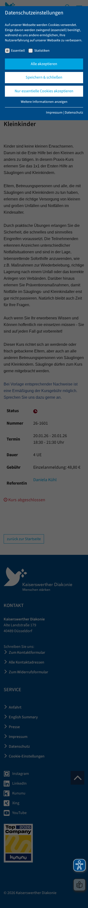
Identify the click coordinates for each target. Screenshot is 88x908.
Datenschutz (74, 112)
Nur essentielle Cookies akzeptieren (44, 91)
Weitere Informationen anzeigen (44, 101)
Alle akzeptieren (44, 64)
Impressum (54, 112)
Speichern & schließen (44, 77)
